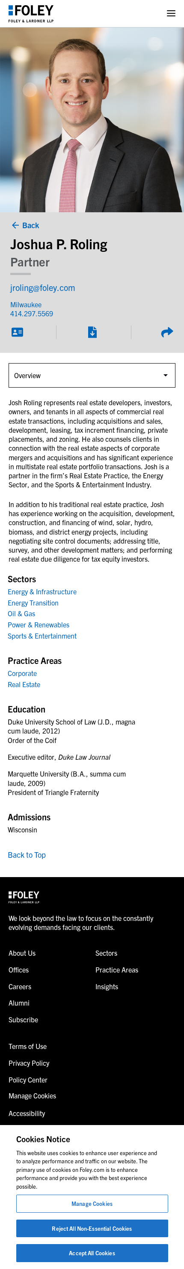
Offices (19, 969)
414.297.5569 (31, 313)
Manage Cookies (92, 1203)
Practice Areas (116, 969)
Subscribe (23, 1019)
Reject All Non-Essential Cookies (92, 1228)
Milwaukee (26, 304)
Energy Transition (33, 602)
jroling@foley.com (42, 287)
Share (167, 332)
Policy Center (28, 1079)
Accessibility (27, 1113)
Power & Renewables (38, 624)
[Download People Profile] (92, 332)
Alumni (19, 1002)
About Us (22, 952)
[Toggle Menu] (171, 13)
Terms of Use (28, 1046)
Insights (106, 986)
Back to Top (27, 854)
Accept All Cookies (92, 1253)
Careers (20, 986)
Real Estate (24, 684)
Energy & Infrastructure (42, 591)
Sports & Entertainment (42, 635)
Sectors (106, 952)
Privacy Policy (29, 1062)
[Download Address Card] (17, 332)
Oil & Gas (21, 613)
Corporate (22, 673)
